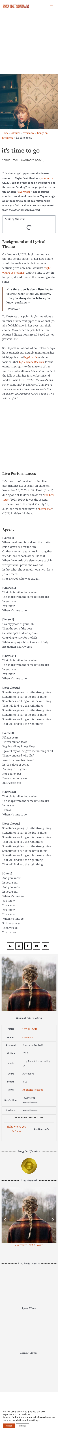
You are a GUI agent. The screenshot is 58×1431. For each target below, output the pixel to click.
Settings (22, 1425)
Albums (15, 133)
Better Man (45, 509)
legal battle (31, 357)
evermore (29, 133)
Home (5, 133)
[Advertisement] (29, 43)
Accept (9, 1425)
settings (35, 1420)
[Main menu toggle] (51, 6)
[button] (10, 946)
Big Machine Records (31, 362)
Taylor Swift (29, 1029)
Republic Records (32, 1089)
